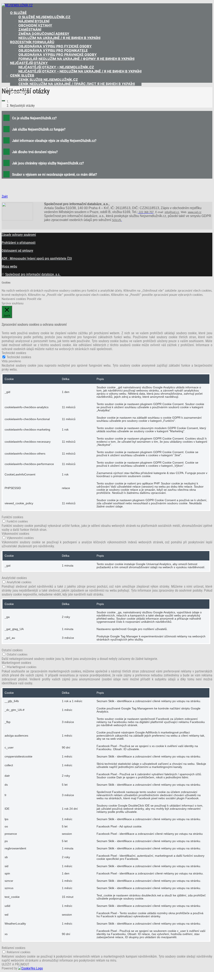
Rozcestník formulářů (32, 42)
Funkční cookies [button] (12, 517)
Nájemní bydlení (33, 21)
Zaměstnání (29, 29)
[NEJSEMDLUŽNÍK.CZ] (17, 5)
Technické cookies (19, 357)
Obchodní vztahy (35, 25)
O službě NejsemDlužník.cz (44, 17)
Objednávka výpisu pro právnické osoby (57, 54)
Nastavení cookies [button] (14, 299)
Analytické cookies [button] (14, 578)
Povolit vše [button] (34, 299)
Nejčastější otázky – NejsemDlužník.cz (56, 67)
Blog (14, 88)
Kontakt (18, 92)
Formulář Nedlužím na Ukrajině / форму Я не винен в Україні (76, 59)
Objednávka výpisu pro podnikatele (53, 50)
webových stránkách (74, 349)
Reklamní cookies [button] (13, 948)
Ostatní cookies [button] (12, 650)
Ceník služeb (22, 75)
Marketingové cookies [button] (16, 663)
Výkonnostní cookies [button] (15, 534)
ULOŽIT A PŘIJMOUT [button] (15, 964)
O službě (18, 13)
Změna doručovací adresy (43, 34)
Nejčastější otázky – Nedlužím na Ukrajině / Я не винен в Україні (79, 71)
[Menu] (3, 100)
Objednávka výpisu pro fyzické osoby (55, 46)
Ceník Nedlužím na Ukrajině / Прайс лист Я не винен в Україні (76, 84)
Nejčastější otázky (29, 63)
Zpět (5, 196)
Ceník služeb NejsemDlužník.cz (48, 80)
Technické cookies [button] (14, 353)
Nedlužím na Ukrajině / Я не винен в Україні (59, 38)
